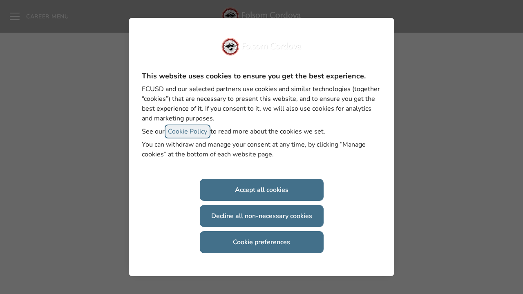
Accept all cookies (261, 189)
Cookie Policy (187, 131)
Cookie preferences (261, 242)
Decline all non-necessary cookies (261, 216)
